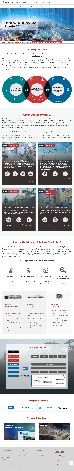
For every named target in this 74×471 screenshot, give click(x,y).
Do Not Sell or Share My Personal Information (10, 465)
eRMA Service (40, 453)
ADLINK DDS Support (42, 455)
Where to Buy (22, 455)
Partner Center (40, 452)
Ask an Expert (22, 452)
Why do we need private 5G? (23, 42)
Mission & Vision (5, 452)
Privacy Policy (58, 460)
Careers (3, 459)
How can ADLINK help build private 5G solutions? (47, 42)
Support (39, 450)
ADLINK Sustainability (7, 453)
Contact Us (22, 450)
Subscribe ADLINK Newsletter (63, 456)
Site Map (57, 464)
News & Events (5, 457)
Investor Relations (6, 455)
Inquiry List (22, 6)
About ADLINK (6, 450)
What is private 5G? (7, 42)
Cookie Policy (58, 462)
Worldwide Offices (23, 453)
